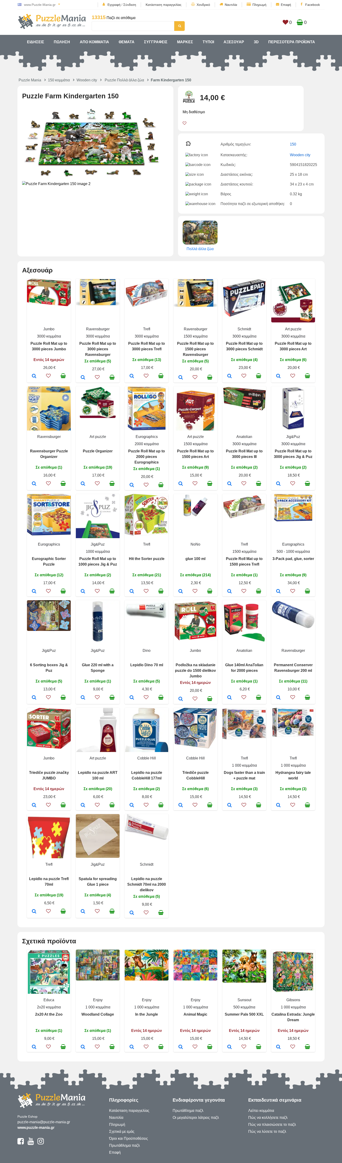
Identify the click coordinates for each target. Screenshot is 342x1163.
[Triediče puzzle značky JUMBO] (34, 805)
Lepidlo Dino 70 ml (146, 665)
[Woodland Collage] (83, 1047)
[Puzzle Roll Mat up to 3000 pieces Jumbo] (34, 376)
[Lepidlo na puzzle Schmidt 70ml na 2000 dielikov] (132, 913)
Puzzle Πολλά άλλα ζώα (124, 80)
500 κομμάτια (244, 1007)
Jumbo (48, 329)
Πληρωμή (259, 5)
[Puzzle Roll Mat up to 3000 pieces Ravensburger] (83, 378)
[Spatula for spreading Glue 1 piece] (83, 912)
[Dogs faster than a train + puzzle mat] (229, 805)
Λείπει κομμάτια (261, 1111)
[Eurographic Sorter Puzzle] (34, 592)
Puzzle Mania (30, 80)
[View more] (49, 305)
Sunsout (244, 1000)
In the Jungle (146, 1014)
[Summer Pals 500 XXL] (229, 1047)
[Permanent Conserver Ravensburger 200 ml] (278, 698)
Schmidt (244, 329)
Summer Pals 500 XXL (244, 1014)
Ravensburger (98, 329)
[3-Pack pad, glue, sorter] (278, 592)
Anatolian (244, 437)
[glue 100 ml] (180, 592)
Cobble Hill (146, 758)
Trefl (146, 329)
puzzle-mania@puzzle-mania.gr (43, 1122)
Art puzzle (293, 329)
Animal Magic (195, 1014)
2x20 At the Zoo (49, 1014)
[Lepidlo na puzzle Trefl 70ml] (34, 912)
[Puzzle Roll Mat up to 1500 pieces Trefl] (229, 592)
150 (293, 144)
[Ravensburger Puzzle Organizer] (34, 484)
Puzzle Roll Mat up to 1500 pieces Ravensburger (195, 349)
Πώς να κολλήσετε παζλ (268, 1118)
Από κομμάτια (94, 42)
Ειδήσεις (35, 42)
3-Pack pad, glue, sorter (293, 559)
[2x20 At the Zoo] (34, 1047)
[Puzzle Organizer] (83, 484)
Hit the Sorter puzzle (146, 559)
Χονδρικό (203, 5)
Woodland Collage (97, 1014)
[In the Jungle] (132, 1047)
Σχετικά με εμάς (121, 1131)
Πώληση (62, 42)
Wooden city (87, 80)
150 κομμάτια (59, 80)
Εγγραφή (114, 5)
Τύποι (208, 42)
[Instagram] (40, 1143)
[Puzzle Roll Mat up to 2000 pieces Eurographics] (132, 485)
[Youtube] (30, 1143)
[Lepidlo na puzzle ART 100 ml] (83, 805)
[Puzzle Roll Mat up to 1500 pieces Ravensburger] (180, 378)
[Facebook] (20, 1143)
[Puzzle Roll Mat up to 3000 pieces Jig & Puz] (278, 484)
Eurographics (147, 437)
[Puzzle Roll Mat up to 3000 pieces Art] (278, 376)
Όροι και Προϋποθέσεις (128, 1138)
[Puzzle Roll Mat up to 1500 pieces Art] (180, 484)
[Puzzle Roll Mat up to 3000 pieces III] (229, 484)
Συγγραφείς (156, 42)
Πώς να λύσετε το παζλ (267, 1131)
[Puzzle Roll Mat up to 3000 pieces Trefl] (132, 376)
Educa (49, 1000)
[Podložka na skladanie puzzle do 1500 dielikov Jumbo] (180, 699)
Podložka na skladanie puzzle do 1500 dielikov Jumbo (195, 670)
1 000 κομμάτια (244, 765)
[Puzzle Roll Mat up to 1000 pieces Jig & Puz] (83, 592)
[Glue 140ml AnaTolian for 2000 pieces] (229, 698)
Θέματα (126, 42)
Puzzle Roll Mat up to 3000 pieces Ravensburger (97, 349)
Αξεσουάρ (234, 42)
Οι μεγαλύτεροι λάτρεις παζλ (196, 1118)
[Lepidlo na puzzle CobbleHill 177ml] (132, 805)
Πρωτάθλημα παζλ (124, 1145)
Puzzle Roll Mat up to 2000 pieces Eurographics (146, 456)
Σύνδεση (129, 5)
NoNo (195, 544)
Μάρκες (185, 42)
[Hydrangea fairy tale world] (278, 805)
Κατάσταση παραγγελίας (163, 5)
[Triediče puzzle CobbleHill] (180, 805)
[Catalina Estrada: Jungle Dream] (278, 1047)
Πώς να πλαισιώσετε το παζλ (272, 1125)
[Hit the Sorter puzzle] (132, 592)
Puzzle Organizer (98, 451)
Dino (147, 651)
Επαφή (286, 5)
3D (256, 42)
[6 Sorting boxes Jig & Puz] (34, 698)
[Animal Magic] (180, 1047)
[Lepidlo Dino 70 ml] (132, 698)
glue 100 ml (195, 559)
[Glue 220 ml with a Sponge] (83, 698)
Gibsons (293, 1000)
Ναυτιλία (231, 5)
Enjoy (98, 1000)
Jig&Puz (293, 437)
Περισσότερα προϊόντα (291, 42)
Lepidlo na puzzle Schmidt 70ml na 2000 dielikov (146, 884)
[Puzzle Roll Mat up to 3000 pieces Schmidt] (229, 376)
